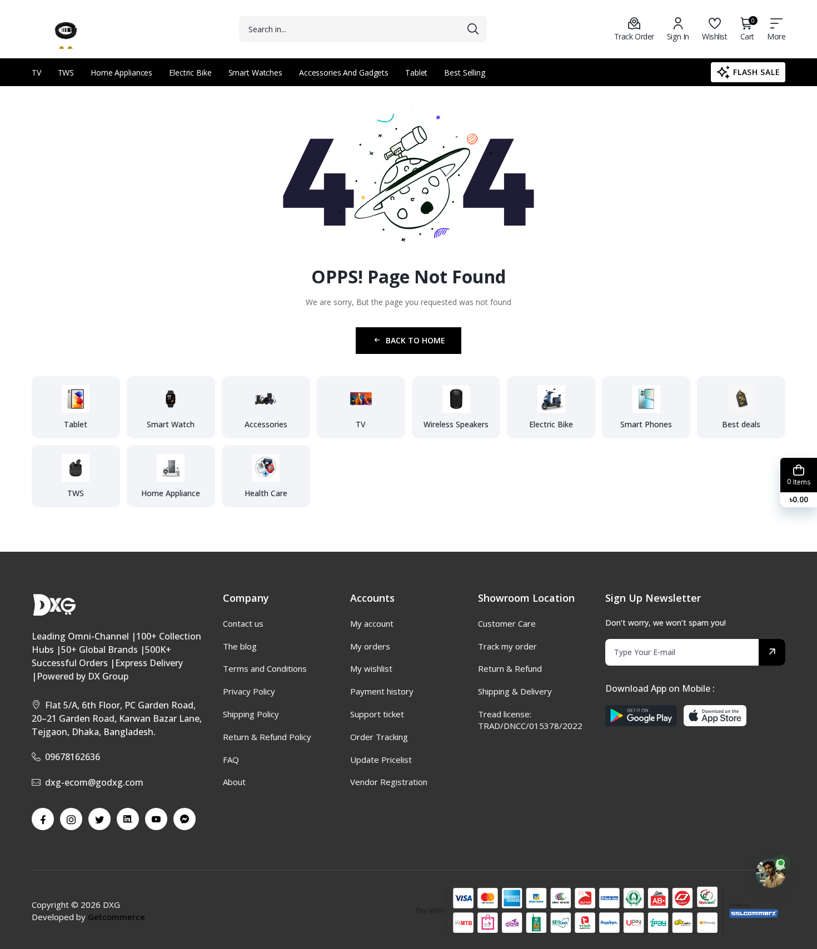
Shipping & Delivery (515, 691)
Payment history (382, 691)
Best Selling (464, 72)
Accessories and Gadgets (343, 72)
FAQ (231, 759)
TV (36, 72)
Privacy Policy (249, 691)
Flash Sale (756, 72)
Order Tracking (379, 736)
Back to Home (415, 340)
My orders (370, 646)
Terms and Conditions (265, 668)
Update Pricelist (381, 759)
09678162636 (72, 757)
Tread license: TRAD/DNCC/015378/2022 (530, 719)
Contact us (243, 623)
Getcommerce (116, 916)
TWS (66, 72)
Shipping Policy (251, 714)
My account (371, 623)
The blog (240, 646)
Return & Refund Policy (267, 736)
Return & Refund (510, 668)
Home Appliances (121, 72)
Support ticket (377, 714)
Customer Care (507, 623)
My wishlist (371, 668)
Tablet (416, 72)
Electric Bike (190, 72)
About (234, 781)
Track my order (507, 646)
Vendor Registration (388, 781)
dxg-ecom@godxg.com (94, 782)
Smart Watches (255, 72)
